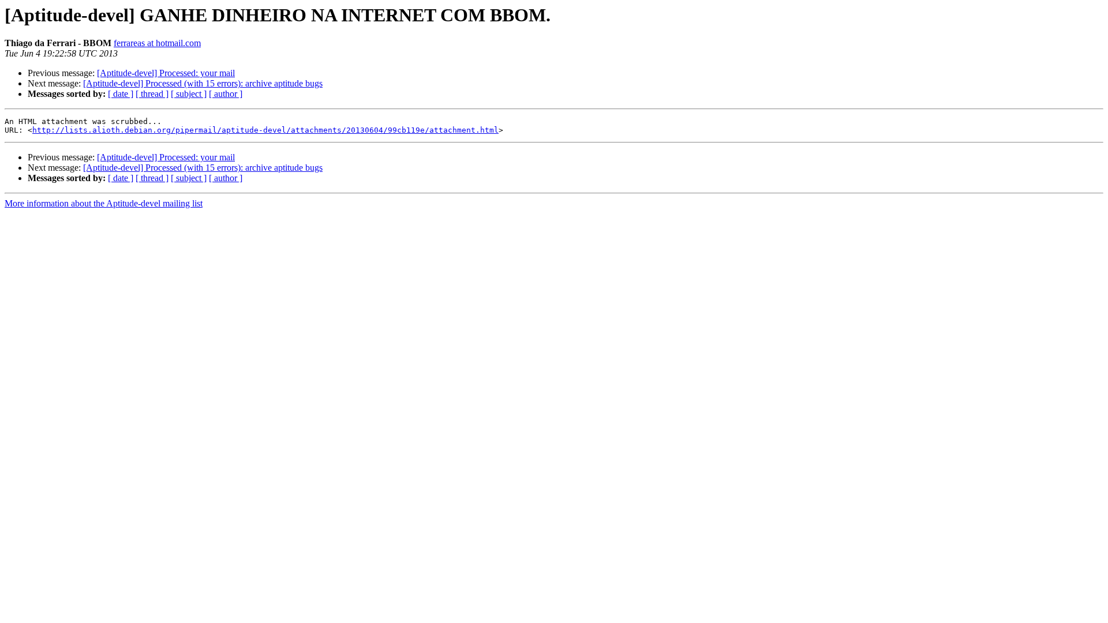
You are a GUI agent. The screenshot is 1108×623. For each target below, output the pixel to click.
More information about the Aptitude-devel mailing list (104, 203)
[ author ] (225, 94)
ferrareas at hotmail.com (157, 43)
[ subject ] (189, 94)
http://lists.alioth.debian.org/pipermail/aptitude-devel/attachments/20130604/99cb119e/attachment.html (265, 130)
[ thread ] (152, 94)
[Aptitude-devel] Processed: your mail (166, 73)
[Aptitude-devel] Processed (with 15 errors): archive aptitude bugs (203, 83)
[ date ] (120, 94)
